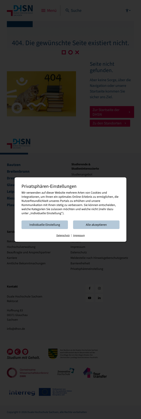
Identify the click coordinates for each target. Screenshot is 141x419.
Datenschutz (63, 235)
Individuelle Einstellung (44, 225)
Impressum (79, 235)
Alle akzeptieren (96, 225)
